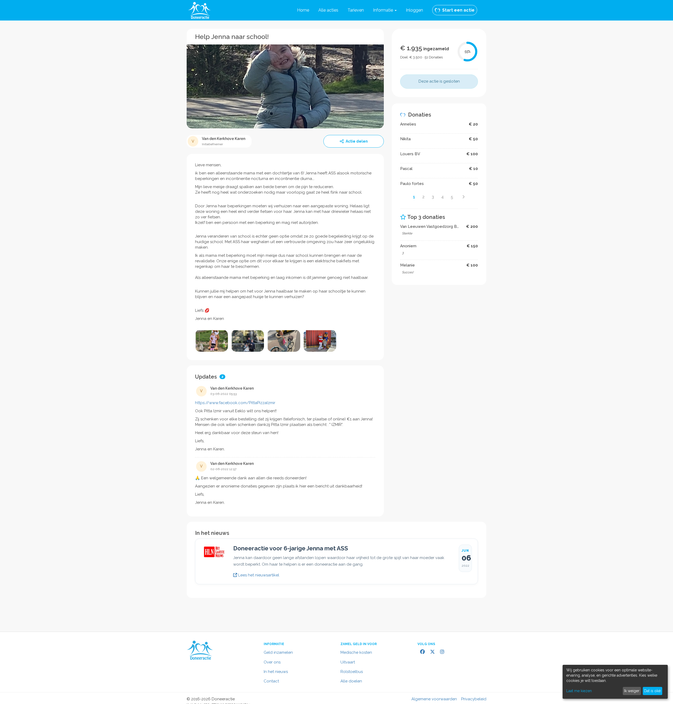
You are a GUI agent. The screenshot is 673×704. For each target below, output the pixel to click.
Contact (271, 681)
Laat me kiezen (579, 691)
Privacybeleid (473, 699)
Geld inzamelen (278, 652)
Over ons (272, 662)
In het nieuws (276, 671)
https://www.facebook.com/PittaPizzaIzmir (235, 402)
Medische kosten (356, 652)
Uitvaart (347, 662)
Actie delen (357, 141)
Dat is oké (652, 691)
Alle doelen (351, 681)
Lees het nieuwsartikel (258, 575)
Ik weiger (631, 691)
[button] (385, 10)
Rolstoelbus (351, 671)
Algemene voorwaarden (434, 699)
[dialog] (615, 682)
